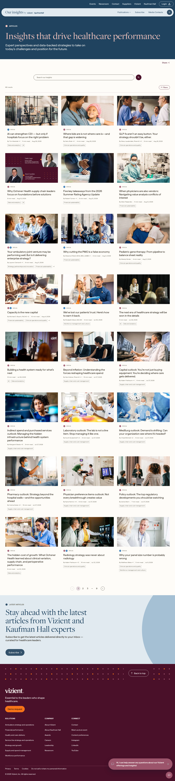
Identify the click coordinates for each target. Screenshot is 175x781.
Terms (16, 769)
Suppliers (126, 4)
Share (166, 62)
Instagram (75, 740)
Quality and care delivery (15, 735)
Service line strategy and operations (19, 740)
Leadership (49, 745)
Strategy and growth (13, 745)
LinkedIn (74, 745)
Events (93, 4)
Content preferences (80, 735)
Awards (48, 735)
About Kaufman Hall (53, 730)
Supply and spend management (18, 750)
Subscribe (139, 12)
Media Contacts (155, 12)
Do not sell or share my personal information (48, 769)
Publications (123, 12)
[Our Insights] (16, 13)
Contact (115, 4)
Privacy (8, 769)
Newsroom (104, 4)
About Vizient (50, 725)
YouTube (74, 750)
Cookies (25, 769)
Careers (48, 740)
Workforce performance (15, 756)
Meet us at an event (79, 730)
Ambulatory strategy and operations (19, 725)
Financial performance (14, 730)
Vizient (137, 4)
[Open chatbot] (169, 775)
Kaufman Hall (150, 4)
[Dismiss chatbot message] (168, 764)
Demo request (15, 709)
